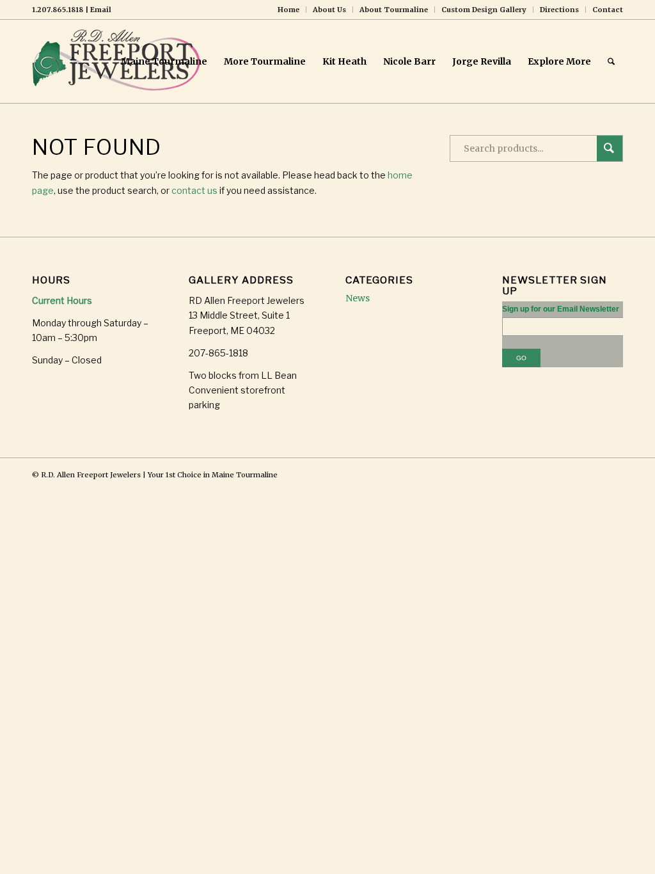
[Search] (611, 61)
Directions (559, 9)
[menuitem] (288, 9)
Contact (607, 9)
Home (288, 9)
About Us (329, 9)
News (357, 298)
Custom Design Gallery (483, 9)
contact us (194, 190)
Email (100, 9)
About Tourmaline (393, 9)
